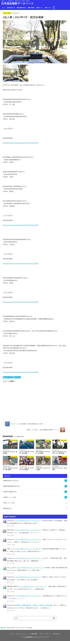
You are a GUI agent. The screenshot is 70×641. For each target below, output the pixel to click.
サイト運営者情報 (32, 633)
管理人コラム (48, 7)
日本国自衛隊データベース (17, 3)
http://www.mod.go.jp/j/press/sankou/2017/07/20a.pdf (19, 225)
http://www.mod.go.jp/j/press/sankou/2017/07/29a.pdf (19, 302)
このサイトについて (21, 633)
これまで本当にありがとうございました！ (28, 520)
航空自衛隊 (17, 377)
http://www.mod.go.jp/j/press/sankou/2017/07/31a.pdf (19, 372)
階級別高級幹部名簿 (21, 7)
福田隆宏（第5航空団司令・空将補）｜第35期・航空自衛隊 (33, 605)
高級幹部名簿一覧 (11, 7)
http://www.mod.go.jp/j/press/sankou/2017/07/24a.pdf (19, 263)
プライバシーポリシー (45, 633)
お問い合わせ (56, 633)
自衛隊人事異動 (30, 7)
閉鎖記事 (7, 508)
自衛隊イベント (39, 7)
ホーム (3, 7)
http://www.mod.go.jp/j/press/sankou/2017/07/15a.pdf (19, 143)
